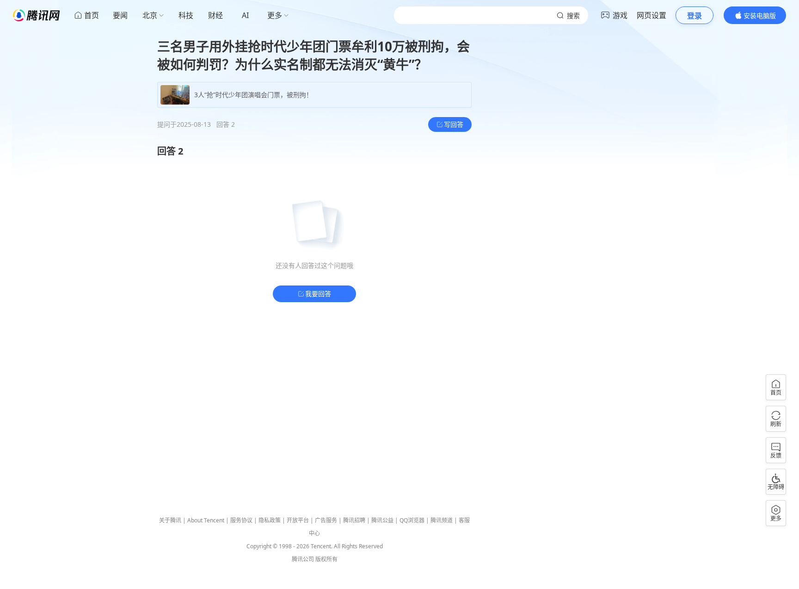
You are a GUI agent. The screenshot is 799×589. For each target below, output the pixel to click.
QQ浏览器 (412, 520)
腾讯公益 (382, 520)
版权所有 (326, 559)
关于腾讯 (170, 520)
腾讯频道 (441, 520)
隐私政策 (269, 520)
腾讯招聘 (354, 520)
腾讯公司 (303, 559)
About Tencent (205, 520)
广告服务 (326, 520)
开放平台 (298, 520)
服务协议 (241, 520)
